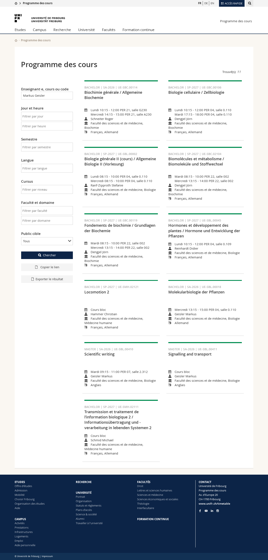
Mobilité (19, 495)
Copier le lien (49, 267)
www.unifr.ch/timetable (214, 503)
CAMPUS (20, 519)
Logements (21, 536)
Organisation (84, 501)
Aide (17, 508)
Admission (21, 490)
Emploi (19, 541)
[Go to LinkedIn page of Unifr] (212, 510)
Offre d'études (23, 486)
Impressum (47, 556)
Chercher (49, 255)
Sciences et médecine (150, 495)
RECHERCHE (83, 482)
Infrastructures (24, 532)
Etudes (20, 29)
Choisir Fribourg (25, 499)
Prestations (21, 527)
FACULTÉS (143, 482)
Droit (140, 486)
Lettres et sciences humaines (154, 490)
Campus (39, 29)
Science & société (86, 514)
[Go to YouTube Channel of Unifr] (206, 510)
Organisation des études (30, 503)
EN (212, 3)
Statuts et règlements (88, 505)
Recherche (62, 29)
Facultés (108, 29)
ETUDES (20, 482)
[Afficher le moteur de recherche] (249, 3)
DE (206, 3)
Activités (19, 523)
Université (86, 29)
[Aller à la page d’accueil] (16, 3)
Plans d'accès (84, 510)
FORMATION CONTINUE (153, 519)
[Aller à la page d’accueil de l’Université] (40, 18)
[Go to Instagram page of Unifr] (217, 510)
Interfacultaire (145, 508)
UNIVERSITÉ (83, 493)
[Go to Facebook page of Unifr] (200, 511)
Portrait (80, 497)
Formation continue (138, 29)
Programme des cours (37, 3)
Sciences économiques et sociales (157, 499)
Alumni (80, 519)
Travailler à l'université (89, 523)
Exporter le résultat (49, 279)
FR (199, 3)
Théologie (143, 503)
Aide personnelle (25, 545)
